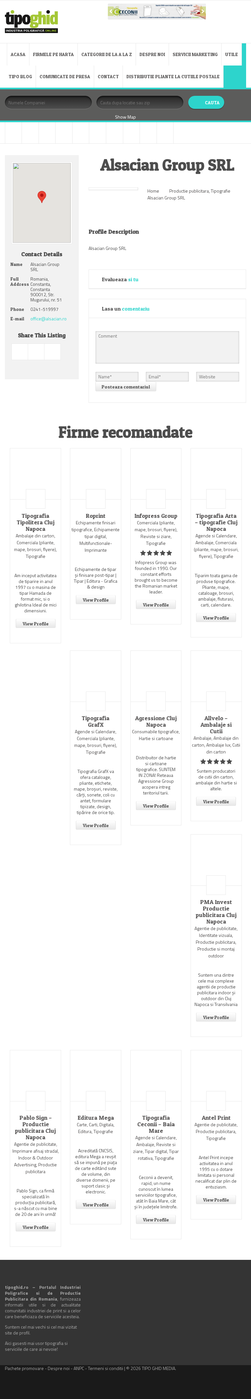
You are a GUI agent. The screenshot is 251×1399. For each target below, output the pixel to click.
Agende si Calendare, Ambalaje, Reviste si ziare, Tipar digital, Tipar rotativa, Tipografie (156, 1147)
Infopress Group (155, 516)
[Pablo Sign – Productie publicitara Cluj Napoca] (35, 1075)
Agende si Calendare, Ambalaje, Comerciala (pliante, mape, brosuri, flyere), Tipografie (216, 546)
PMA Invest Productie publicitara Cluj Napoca (216, 912)
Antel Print (216, 1118)
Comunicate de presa (65, 76)
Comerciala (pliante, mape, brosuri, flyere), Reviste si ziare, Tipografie (156, 532)
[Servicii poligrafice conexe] (114, 132)
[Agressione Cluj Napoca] (156, 676)
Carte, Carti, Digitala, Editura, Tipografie (95, 1128)
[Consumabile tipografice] (47, 132)
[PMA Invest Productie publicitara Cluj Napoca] (216, 860)
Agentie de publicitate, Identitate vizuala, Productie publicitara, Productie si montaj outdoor (216, 942)
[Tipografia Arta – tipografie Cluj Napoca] (216, 473)
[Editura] (81, 132)
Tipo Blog (20, 76)
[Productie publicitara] (97, 132)
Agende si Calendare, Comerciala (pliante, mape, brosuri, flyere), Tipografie (95, 741)
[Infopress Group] (156, 473)
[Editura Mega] (95, 1075)
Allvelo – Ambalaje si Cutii (216, 725)
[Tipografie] (131, 132)
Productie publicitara (189, 190)
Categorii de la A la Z (106, 54)
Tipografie (220, 190)
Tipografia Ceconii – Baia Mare (156, 1124)
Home (153, 190)
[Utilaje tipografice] (148, 132)
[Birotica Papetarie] (30, 132)
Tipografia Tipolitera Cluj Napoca (36, 522)
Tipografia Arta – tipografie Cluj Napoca (216, 522)
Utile (231, 54)
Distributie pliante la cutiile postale (173, 76)
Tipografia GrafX (95, 721)
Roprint (96, 516)
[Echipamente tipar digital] (64, 132)
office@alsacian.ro (48, 318)
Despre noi (152, 54)
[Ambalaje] (13, 132)
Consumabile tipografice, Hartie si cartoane (156, 735)
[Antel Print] (216, 1075)
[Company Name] (35, 498)
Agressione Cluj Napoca (156, 721)
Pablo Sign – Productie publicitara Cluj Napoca (35, 1128)
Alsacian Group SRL (166, 197)
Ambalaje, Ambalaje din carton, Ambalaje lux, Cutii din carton (216, 745)
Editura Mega (95, 1118)
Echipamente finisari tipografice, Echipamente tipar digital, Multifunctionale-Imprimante (96, 536)
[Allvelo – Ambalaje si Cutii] (216, 676)
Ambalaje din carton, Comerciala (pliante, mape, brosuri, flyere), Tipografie (35, 546)
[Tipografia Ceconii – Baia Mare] (156, 1075)
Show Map (125, 116)
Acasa (18, 54)
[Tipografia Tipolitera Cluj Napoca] (35, 473)
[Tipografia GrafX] (95, 676)
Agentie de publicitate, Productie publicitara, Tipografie (216, 1131)
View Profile (36, 623)
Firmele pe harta (53, 54)
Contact (108, 76)
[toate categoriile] (165, 132)
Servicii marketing (195, 54)
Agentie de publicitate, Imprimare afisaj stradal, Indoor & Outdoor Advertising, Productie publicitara (35, 1158)
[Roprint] (95, 473)
